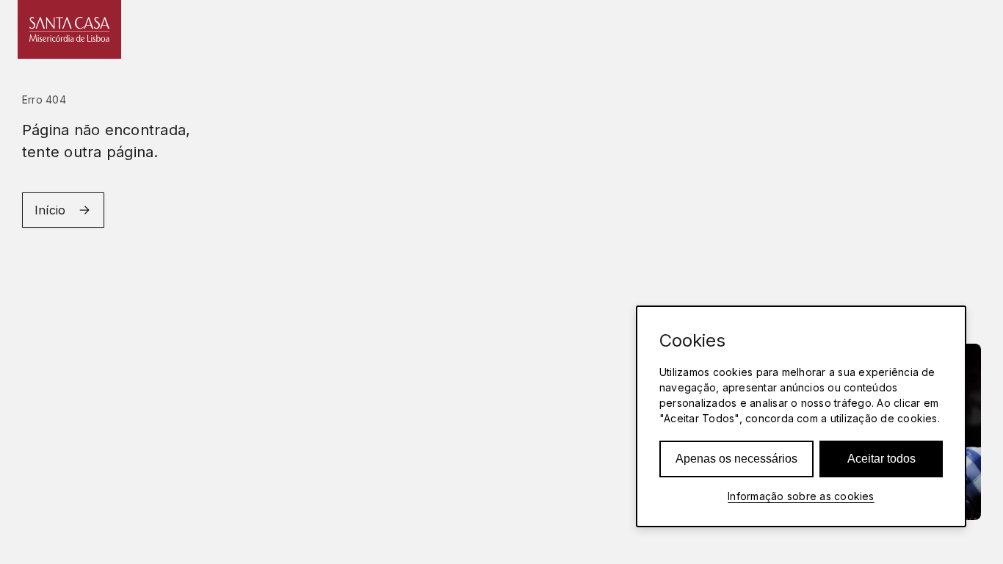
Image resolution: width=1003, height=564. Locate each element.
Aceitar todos (881, 458)
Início (50, 210)
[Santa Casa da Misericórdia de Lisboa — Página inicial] (69, 29)
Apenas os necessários (736, 458)
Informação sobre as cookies (801, 496)
